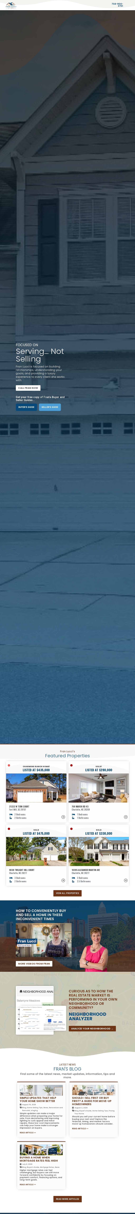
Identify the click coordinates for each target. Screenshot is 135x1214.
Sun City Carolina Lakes (26, 793)
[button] (28, 388)
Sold (99, 830)
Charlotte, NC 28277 (18, 873)
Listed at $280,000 (98, 769)
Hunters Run (84, 795)
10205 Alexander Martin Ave (86, 870)
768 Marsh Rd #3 (80, 806)
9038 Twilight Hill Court (22, 870)
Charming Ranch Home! (36, 766)
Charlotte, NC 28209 (81, 809)
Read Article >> (28, 1132)
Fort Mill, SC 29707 (17, 809)
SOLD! (99, 766)
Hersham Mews (23, 859)
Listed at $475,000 (36, 833)
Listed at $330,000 (98, 833)
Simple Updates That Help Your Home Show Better (38, 1099)
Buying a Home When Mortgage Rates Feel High (39, 1159)
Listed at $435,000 (36, 769)
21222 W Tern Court (19, 806)
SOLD (36, 830)
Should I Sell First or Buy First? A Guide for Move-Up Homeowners (91, 1101)
